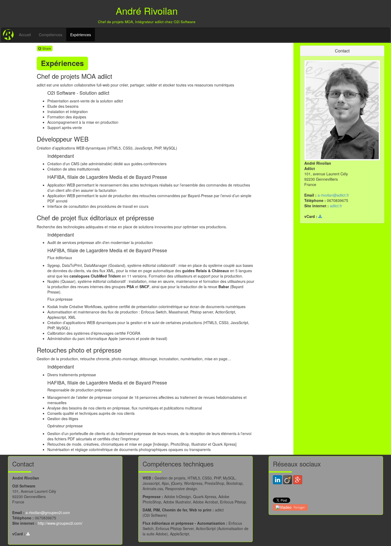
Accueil (25, 34)
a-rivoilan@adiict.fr (333, 195)
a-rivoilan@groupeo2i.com (48, 512)
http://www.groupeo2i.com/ (60, 523)
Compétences (50, 34)
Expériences (80, 34)
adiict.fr (336, 205)
